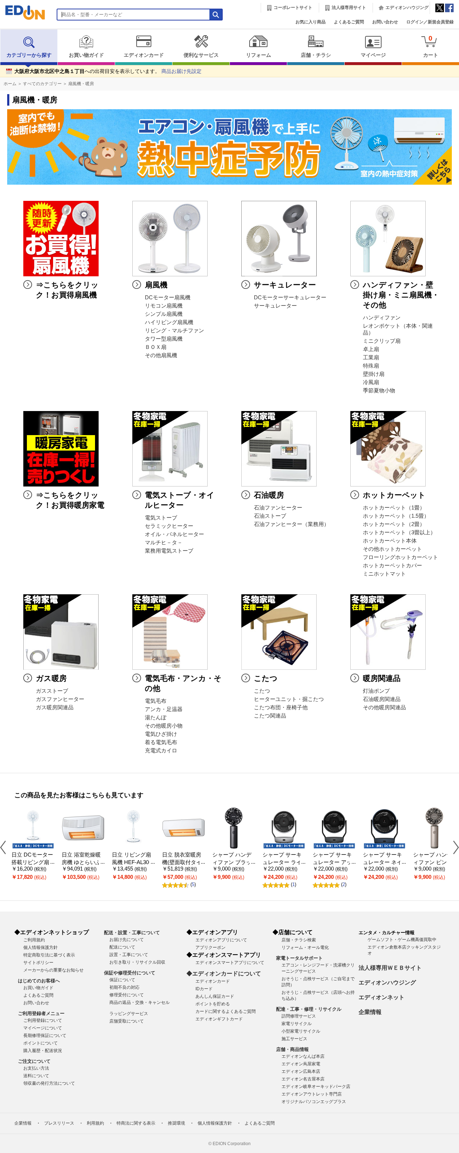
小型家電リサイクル (300, 1031)
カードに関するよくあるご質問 (225, 1011)
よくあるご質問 (349, 21)
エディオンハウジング (407, 7)
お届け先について (126, 939)
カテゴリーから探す (29, 55)
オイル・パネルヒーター (174, 534)
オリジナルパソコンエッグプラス (313, 1101)
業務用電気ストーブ (169, 551)
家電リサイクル (296, 1023)
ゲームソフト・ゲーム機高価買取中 (402, 939)
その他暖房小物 (164, 726)
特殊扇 (371, 366)
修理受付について (126, 994)
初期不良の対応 (124, 987)
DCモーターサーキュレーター (290, 297)
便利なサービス (201, 55)
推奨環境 (176, 1123)
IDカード (204, 988)
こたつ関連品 (270, 716)
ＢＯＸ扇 (155, 347)
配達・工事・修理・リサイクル (308, 1009)
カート (430, 46)
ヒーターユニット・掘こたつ (289, 699)
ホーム (10, 83)
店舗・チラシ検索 (298, 939)
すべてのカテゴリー (42, 83)
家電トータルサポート (299, 958)
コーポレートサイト (293, 7)
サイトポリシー (38, 962)
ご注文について (34, 1061)
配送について (122, 947)
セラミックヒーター (169, 526)
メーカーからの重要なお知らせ (53, 970)
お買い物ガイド (86, 55)
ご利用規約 (34, 939)
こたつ (262, 691)
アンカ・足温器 (164, 709)
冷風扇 (371, 382)
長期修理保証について (44, 1035)
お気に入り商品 (310, 21)
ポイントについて (40, 1043)
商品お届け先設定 (181, 71)
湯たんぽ (155, 717)
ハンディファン (382, 317)
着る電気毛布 (161, 742)
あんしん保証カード (214, 996)
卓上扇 (371, 349)
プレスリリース (59, 1123)
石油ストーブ (270, 516)
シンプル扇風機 (164, 314)
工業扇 (371, 357)
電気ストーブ (161, 518)
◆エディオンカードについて (223, 973)
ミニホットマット (384, 574)
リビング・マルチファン (174, 330)
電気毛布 (155, 701)
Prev (5, 847)
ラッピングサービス (128, 1013)
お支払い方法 (36, 1068)
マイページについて (42, 1027)
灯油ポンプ (376, 691)
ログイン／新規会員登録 (430, 21)
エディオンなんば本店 (303, 1056)
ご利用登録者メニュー (41, 1013)
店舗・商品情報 (292, 1049)
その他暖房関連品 (384, 707)
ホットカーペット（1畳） (394, 508)
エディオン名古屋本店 (303, 1078)
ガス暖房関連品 (55, 707)
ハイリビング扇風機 (169, 322)
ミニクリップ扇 (382, 341)
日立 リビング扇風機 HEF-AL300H (132, 862)
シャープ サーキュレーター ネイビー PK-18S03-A (383, 862)
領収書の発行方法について (49, 1083)
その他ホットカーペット (392, 549)
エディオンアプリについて (221, 939)
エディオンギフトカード (219, 1018)
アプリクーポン (210, 947)
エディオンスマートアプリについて (229, 962)
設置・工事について (128, 954)
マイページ (373, 55)
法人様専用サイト (349, 7)
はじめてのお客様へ (39, 980)
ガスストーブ (52, 691)
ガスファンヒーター (60, 699)
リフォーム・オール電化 (305, 947)
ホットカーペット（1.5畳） (396, 516)
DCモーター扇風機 (167, 297)
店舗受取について (126, 1021)
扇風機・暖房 (81, 83)
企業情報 (370, 1012)
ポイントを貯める (212, 1003)
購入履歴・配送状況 (42, 1050)
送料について (36, 1075)
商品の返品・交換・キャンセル (139, 1002)
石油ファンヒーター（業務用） (291, 524)
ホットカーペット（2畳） (394, 524)
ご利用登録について (42, 1020)
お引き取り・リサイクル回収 (137, 962)
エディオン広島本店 (300, 1071)
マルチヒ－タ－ (164, 542)
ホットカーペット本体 (390, 541)
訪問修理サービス (298, 1016)
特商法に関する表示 (136, 1123)
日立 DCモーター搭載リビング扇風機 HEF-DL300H (33, 862)
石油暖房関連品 (382, 699)
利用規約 (95, 1123)
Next (453, 847)
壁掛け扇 (373, 374)
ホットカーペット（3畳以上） (399, 532)
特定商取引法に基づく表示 (49, 955)
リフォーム (258, 55)
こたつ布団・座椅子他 (281, 707)
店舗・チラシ (316, 55)
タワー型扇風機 (164, 339)
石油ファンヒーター (278, 508)
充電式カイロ (161, 750)
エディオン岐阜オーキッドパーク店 (315, 1086)
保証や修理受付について (129, 973)
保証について (122, 979)
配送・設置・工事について (132, 932)
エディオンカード (144, 55)
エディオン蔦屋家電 (300, 1063)
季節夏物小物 (379, 390)
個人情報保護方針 (40, 947)
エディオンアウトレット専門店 (311, 1094)
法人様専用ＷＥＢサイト (390, 968)
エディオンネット (381, 997)
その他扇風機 (161, 355)
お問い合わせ (385, 21)
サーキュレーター (275, 306)
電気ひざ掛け (161, 734)
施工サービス (294, 1038)
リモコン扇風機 (164, 306)
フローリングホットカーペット (400, 557)
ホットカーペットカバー (392, 565)
